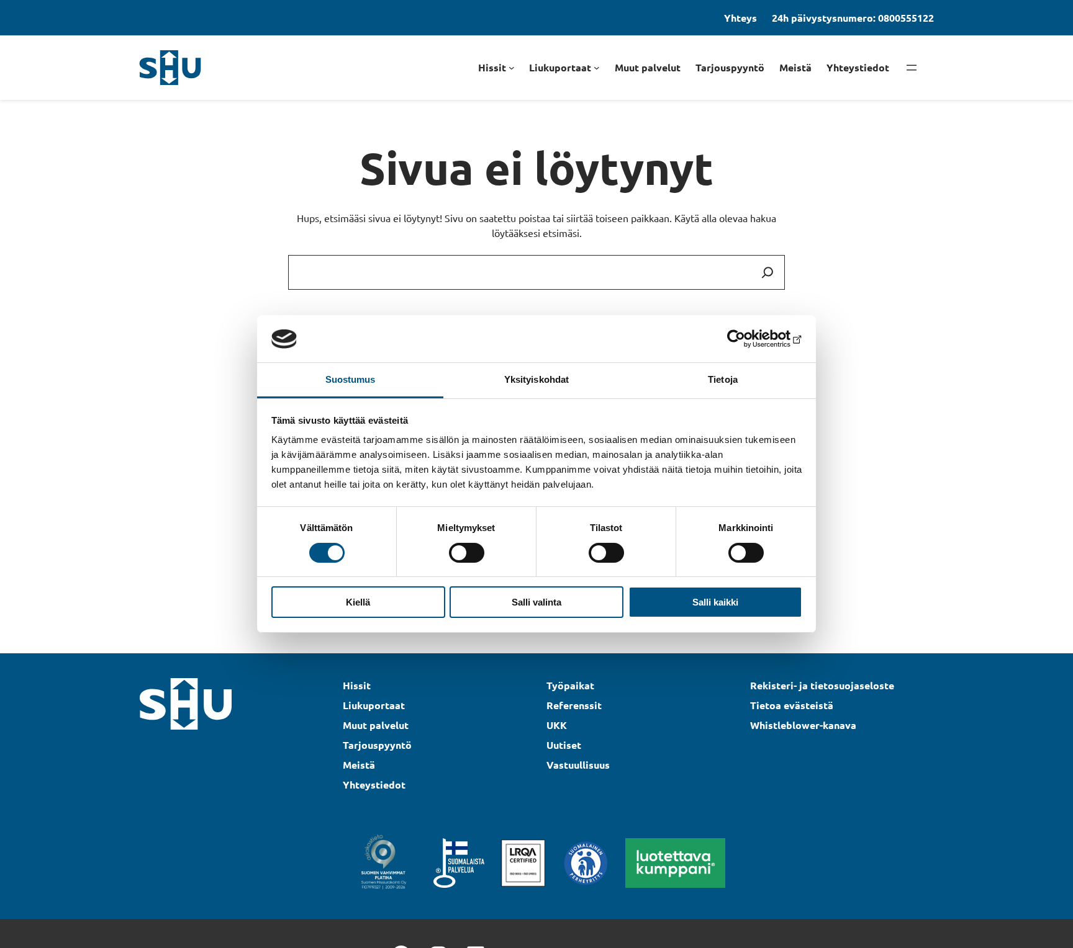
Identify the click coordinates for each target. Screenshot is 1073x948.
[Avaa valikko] (911, 67)
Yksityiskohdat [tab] (536, 380)
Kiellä (358, 602)
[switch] (466, 553)
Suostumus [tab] (350, 380)
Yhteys (740, 17)
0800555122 (906, 17)
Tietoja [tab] (723, 380)
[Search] (767, 272)
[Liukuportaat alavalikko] (597, 68)
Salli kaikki (715, 602)
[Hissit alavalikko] (512, 68)
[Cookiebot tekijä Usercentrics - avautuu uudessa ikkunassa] (748, 338)
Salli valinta (536, 602)
